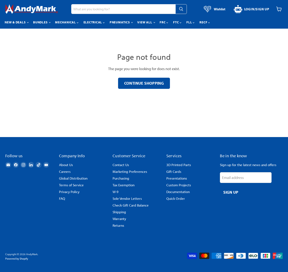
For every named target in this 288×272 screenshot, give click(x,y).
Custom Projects (178, 185)
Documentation (178, 191)
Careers (65, 171)
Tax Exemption (124, 185)
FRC (163, 22)
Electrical (93, 22)
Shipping (119, 212)
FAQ (62, 198)
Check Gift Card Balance (131, 205)
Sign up (230, 192)
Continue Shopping (144, 83)
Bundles (40, 22)
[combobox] (123, 9)
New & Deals (15, 22)
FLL (189, 22)
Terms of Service (71, 185)
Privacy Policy (69, 191)
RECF (203, 22)
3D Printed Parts (178, 165)
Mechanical (66, 22)
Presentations (176, 178)
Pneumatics (120, 22)
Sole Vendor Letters (127, 198)
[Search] (181, 9)
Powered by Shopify (16, 258)
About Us (66, 165)
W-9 (115, 191)
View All (145, 22)
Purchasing (121, 178)
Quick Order (175, 198)
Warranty (119, 218)
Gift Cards (173, 171)
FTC (176, 22)
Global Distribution (73, 178)
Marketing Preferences (130, 171)
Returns (118, 225)
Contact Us (121, 165)
